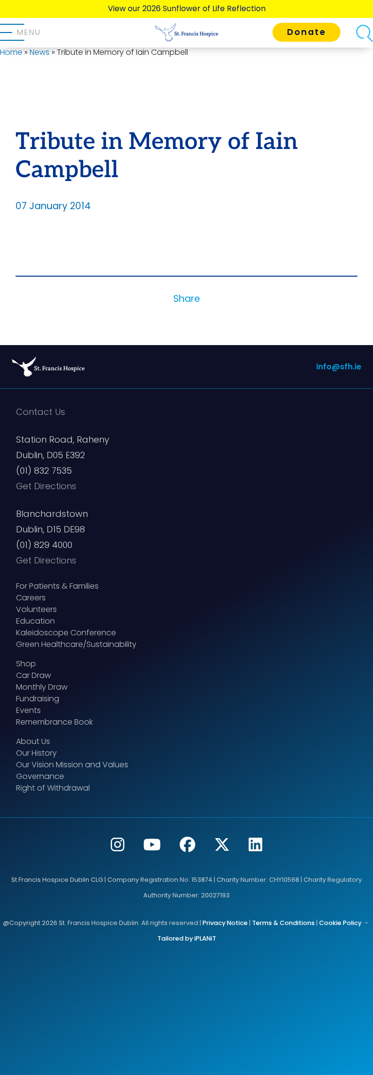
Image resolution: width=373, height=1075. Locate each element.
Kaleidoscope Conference (66, 632)
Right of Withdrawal (53, 788)
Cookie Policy (340, 923)
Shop (26, 663)
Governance (40, 776)
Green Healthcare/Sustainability (76, 644)
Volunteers (36, 609)
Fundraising (37, 698)
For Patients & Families (57, 586)
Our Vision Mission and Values (72, 764)
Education (35, 621)
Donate (306, 32)
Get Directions (46, 486)
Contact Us (40, 412)
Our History (36, 753)
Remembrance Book (54, 722)
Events (28, 710)
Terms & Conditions (283, 923)
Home (11, 52)
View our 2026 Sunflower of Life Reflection (187, 8)
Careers (31, 597)
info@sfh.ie (338, 366)
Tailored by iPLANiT (186, 938)
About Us (33, 741)
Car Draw (33, 675)
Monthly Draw (42, 687)
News (40, 52)
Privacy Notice (225, 923)
